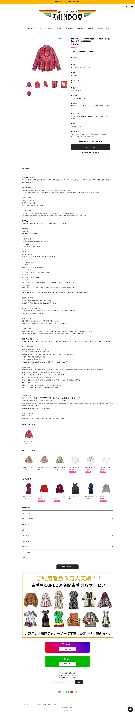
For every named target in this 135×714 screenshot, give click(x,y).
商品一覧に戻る (67, 567)
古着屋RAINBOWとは (29, 182)
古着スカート (25, 541)
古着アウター (25, 535)
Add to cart (90, 147)
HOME (30, 28)
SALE (23, 558)
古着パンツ (25, 547)
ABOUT (50, 28)
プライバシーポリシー (28, 704)
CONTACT (80, 28)
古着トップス (25, 524)
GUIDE (70, 28)
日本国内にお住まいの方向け (90, 152)
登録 (79, 682)
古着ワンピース (26, 513)
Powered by (65, 710)
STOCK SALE (26, 552)
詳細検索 (90, 28)
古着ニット (25, 530)
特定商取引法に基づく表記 (44, 704)
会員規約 (56, 704)
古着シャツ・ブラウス (28, 519)
